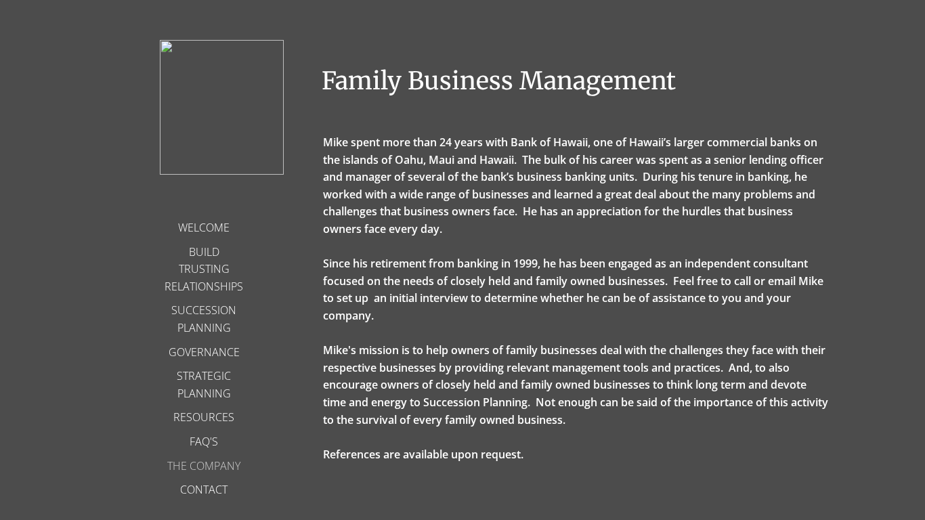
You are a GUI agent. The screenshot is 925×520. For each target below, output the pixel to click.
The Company (203, 465)
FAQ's (204, 441)
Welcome (204, 227)
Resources (203, 417)
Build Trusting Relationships (204, 269)
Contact (204, 489)
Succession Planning (203, 319)
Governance (204, 352)
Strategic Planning (204, 384)
